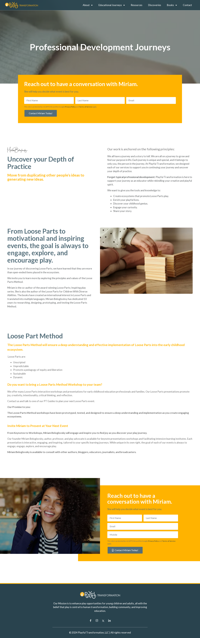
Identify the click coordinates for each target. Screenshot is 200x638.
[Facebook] (90, 620)
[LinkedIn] (109, 620)
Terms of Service (85, 107)
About (86, 5)
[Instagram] (97, 620)
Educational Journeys (110, 5)
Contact (187, 5)
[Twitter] (103, 620)
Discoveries (154, 5)
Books (170, 5)
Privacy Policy (70, 107)
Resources (136, 5)
